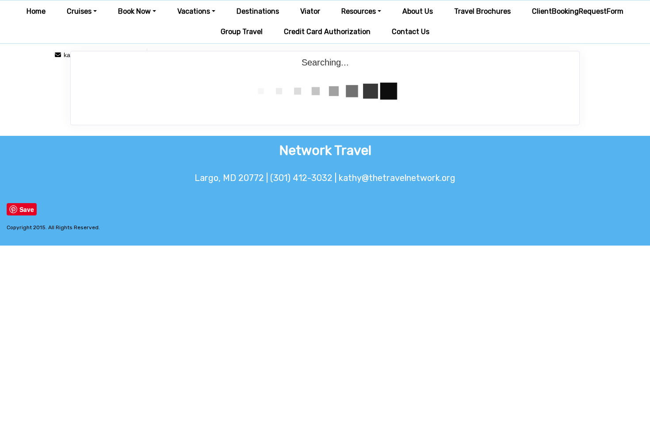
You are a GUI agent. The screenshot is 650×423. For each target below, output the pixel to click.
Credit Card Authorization (327, 31)
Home (36, 11)
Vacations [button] (193, 11)
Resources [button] (358, 11)
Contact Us (410, 31)
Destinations (258, 11)
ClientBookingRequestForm (577, 11)
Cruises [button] (79, 11)
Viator (310, 11)
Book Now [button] (134, 11)
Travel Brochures (482, 11)
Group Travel (242, 31)
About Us (417, 11)
